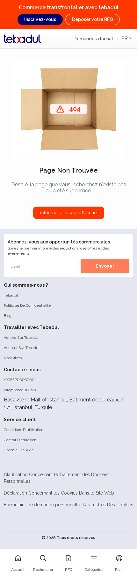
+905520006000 (19, 380)
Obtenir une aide (19, 450)
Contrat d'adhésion (20, 440)
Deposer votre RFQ (92, 19)
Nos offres (13, 358)
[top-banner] (22, 38)
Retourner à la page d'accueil (69, 212)
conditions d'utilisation (23, 429)
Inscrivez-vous (40, 19)
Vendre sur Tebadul (21, 337)
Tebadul (11, 295)
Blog (7, 315)
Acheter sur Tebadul (22, 347)
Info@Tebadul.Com (20, 390)
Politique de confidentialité (27, 305)
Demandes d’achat (94, 38)
